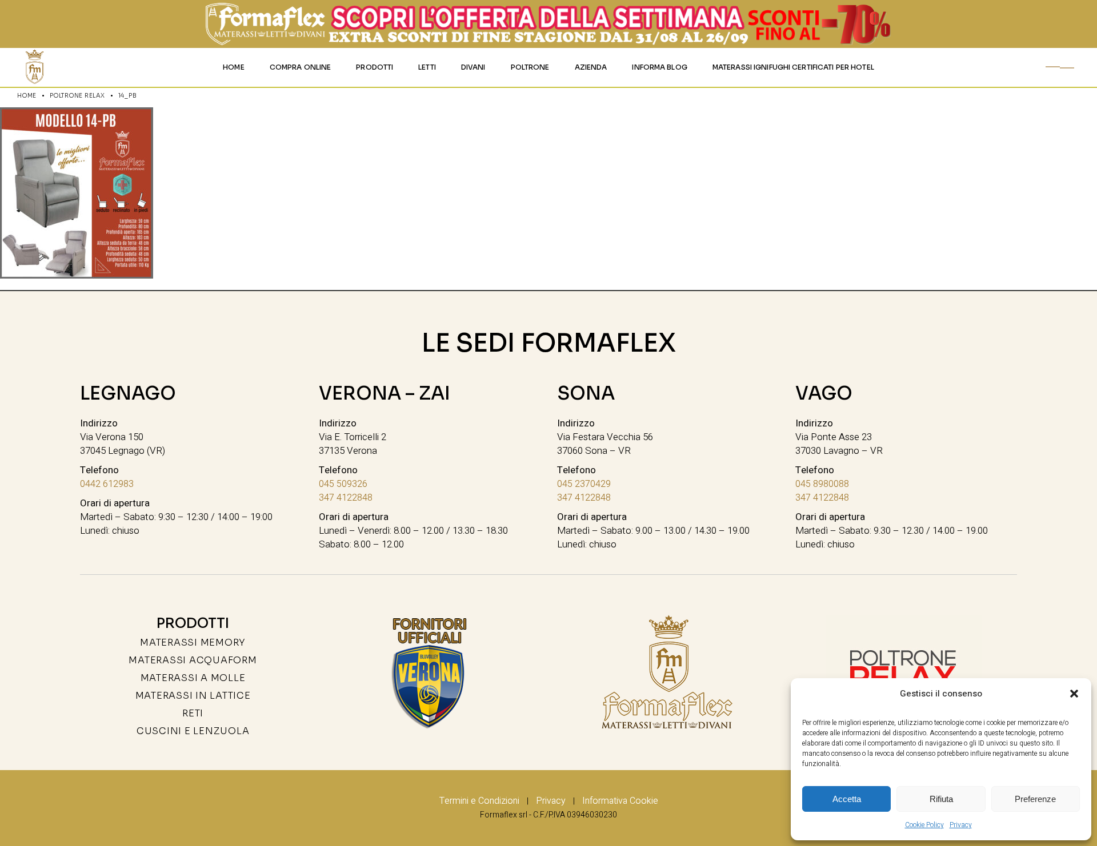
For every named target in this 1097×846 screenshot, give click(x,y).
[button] (1074, 693)
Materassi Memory (193, 642)
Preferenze (1035, 799)
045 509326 (343, 484)
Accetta (846, 799)
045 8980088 (822, 484)
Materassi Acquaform (193, 660)
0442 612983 (107, 484)
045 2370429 (584, 484)
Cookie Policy (924, 825)
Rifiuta (941, 799)
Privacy (961, 825)
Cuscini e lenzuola (193, 731)
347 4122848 (346, 498)
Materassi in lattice (193, 696)
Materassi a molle (193, 678)
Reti (192, 713)
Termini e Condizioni (479, 801)
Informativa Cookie (620, 801)
